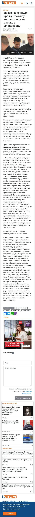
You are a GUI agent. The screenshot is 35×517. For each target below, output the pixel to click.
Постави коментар (23, 398)
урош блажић (25, 310)
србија (17, 308)
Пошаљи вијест (23, 501)
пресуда (7, 310)
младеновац (15, 310)
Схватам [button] (10, 513)
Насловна (5, 501)
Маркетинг (13, 501)
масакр (24, 308)
